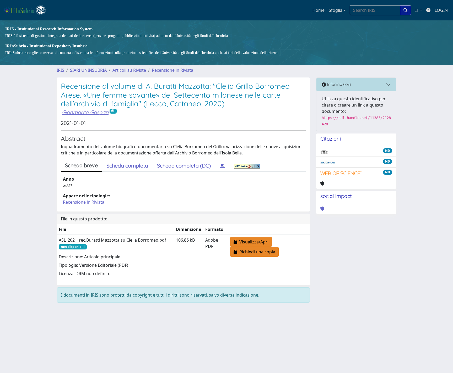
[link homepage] (27, 10)
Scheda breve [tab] (81, 165)
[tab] (222, 165)
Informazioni (338, 84)
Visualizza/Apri (252, 242)
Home (318, 10)
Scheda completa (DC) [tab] (184, 165)
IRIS (60, 70)
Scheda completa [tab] (127, 165)
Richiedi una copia (256, 252)
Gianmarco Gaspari (85, 112)
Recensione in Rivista (172, 70)
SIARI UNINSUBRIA (88, 70)
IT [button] (417, 10)
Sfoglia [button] (335, 10)
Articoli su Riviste (129, 70)
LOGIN (441, 10)
